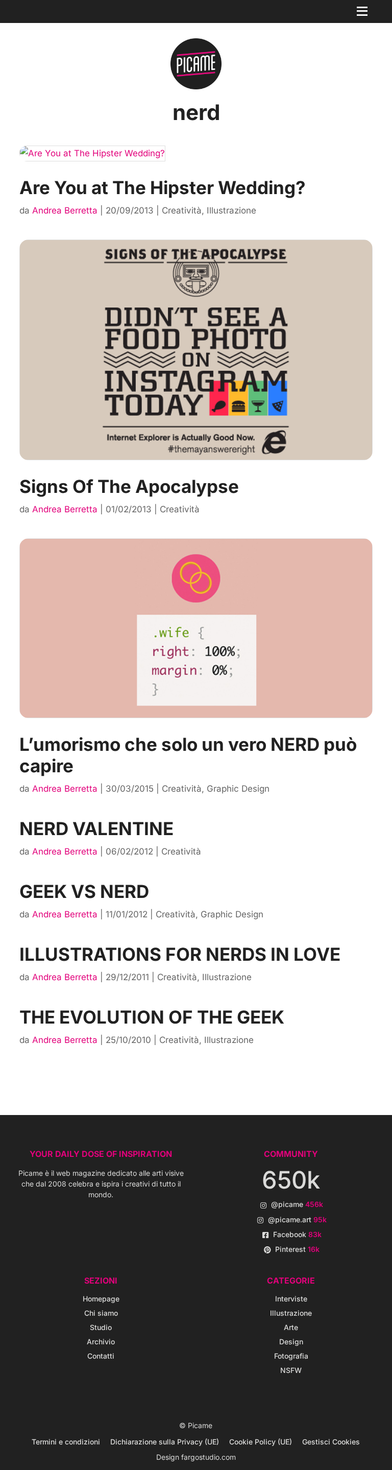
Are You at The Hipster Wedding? (162, 187)
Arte (291, 1327)
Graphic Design (238, 789)
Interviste (291, 1298)
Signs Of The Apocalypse (129, 486)
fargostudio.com (208, 1457)
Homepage (101, 1298)
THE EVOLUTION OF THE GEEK (151, 1017)
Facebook (297, 1234)
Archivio (101, 1341)
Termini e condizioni (66, 1441)
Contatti (100, 1356)
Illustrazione (231, 210)
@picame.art (297, 1219)
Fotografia (291, 1356)
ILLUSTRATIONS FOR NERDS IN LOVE (179, 954)
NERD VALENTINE (96, 828)
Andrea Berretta (64, 210)
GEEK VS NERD (84, 891)
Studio (101, 1327)
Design (291, 1341)
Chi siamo (101, 1313)
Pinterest (297, 1249)
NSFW (291, 1370)
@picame (297, 1204)
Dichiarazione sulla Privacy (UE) (164, 1441)
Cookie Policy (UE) (260, 1441)
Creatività (182, 210)
